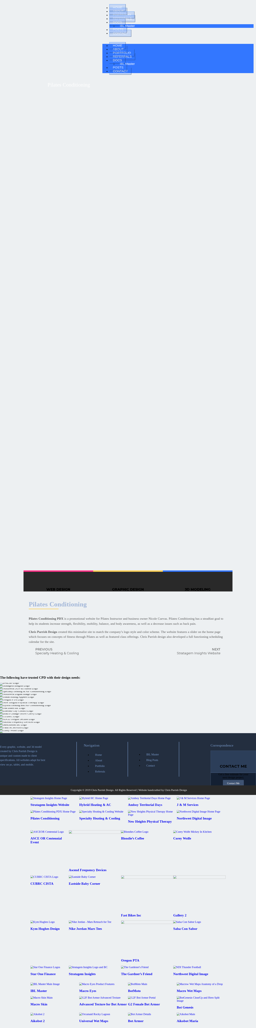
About (118, 11)
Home (117, 7)
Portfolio (122, 15)
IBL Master (127, 26)
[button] (178, 39)
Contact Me (233, 783)
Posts (118, 29)
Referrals (122, 18)
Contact (120, 33)
